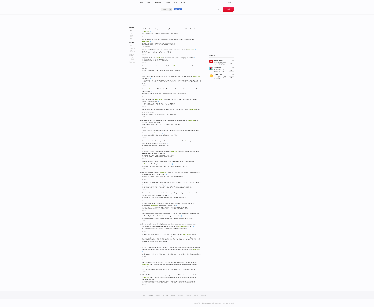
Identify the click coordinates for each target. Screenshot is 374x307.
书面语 (132, 36)
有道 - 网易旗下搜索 (148, 9)
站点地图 (196, 295)
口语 (131, 33)
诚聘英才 (180, 295)
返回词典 (132, 62)
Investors (150, 295)
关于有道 (142, 295)
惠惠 (175, 2)
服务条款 (210, 303)
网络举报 (203, 295)
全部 (131, 45)
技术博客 (173, 295)
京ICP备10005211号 (228, 303)
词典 (141, 2)
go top (132, 58)
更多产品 (184, 2)
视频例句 (132, 51)
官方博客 (165, 295)
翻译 (148, 2)
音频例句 (132, 48)
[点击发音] (150, 31)
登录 (229, 2)
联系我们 (188, 295)
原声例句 (131, 42)
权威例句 (131, 55)
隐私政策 (205, 303)
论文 (131, 38)
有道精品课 (157, 2)
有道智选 (158, 295)
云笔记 (168, 2)
